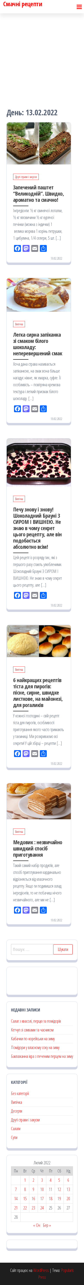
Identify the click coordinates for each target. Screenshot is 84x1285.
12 (59, 1189)
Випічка (19, 324)
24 (42, 1208)
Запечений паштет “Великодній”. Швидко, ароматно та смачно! (38, 193)
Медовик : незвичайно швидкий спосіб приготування (37, 848)
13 (68, 1189)
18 (50, 1198)
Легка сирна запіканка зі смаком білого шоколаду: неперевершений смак (37, 344)
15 (25, 1198)
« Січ (36, 1225)
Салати (15, 1128)
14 (16, 1198)
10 (42, 1189)
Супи (14, 1137)
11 (50, 1189)
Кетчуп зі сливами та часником (32, 1030)
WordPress (41, 1270)
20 (68, 1198)
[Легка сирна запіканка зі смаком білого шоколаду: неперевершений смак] (39, 294)
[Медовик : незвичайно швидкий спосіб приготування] (39, 801)
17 (42, 1198)
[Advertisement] (42, 57)
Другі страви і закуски (26, 177)
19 (59, 1198)
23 (33, 1208)
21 (16, 1208)
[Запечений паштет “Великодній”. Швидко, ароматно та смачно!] (39, 143)
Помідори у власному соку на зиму (35, 1047)
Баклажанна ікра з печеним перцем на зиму (42, 1056)
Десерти (16, 1111)
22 (25, 1208)
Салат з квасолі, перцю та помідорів (36, 1021)
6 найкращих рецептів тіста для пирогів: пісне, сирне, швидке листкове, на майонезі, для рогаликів (38, 692)
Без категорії (20, 1093)
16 (33, 1198)
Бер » (47, 1225)
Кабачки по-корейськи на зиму (33, 1039)
